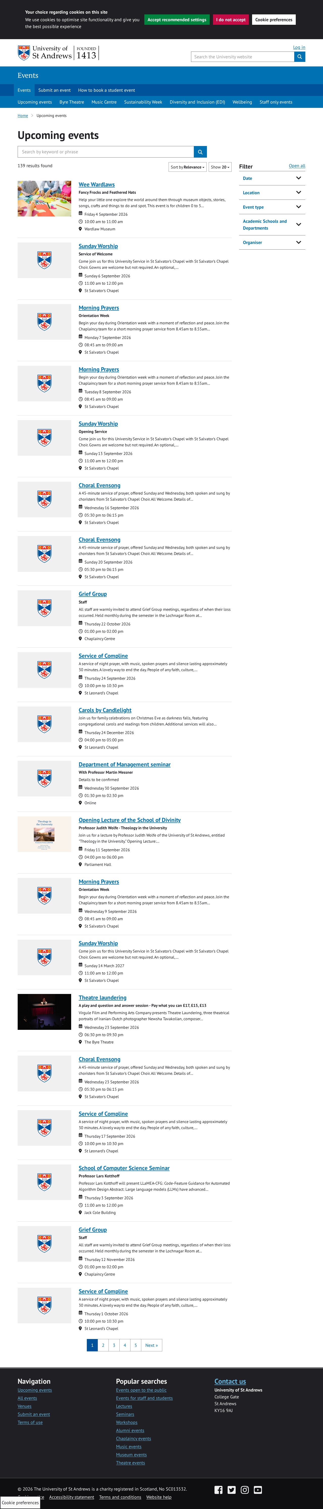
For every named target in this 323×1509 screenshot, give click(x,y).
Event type (253, 207)
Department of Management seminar (125, 764)
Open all (297, 165)
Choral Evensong (99, 485)
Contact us (230, 1381)
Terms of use (30, 1422)
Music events (129, 1446)
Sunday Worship (98, 246)
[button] (151, 1345)
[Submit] (200, 152)
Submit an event (54, 90)
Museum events (131, 1454)
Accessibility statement (71, 1497)
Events (28, 75)
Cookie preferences (273, 19)
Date (247, 178)
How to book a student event (106, 90)
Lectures (124, 1406)
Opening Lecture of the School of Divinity (130, 819)
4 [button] (125, 1345)
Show (218, 166)
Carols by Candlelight (105, 710)
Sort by (186, 166)
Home (23, 115)
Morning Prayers (99, 307)
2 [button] (103, 1345)
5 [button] (135, 1345)
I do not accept (231, 19)
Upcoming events (35, 102)
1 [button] (92, 1345)
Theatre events (130, 1463)
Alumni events (130, 1430)
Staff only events (276, 102)
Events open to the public (141, 1390)
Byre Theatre (72, 102)
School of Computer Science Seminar (124, 1168)
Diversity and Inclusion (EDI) (197, 102)
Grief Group (93, 593)
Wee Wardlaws (97, 184)
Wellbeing (242, 102)
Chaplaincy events (133, 1438)
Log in (299, 47)
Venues (25, 1406)
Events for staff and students (144, 1398)
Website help (159, 1497)
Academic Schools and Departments (265, 224)
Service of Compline (103, 655)
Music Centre (104, 102)
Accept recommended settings (177, 19)
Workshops (127, 1422)
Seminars (125, 1414)
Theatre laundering (102, 997)
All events (27, 1398)
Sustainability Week (143, 102)
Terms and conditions (120, 1497)
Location (251, 193)
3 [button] (114, 1345)
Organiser (252, 242)
